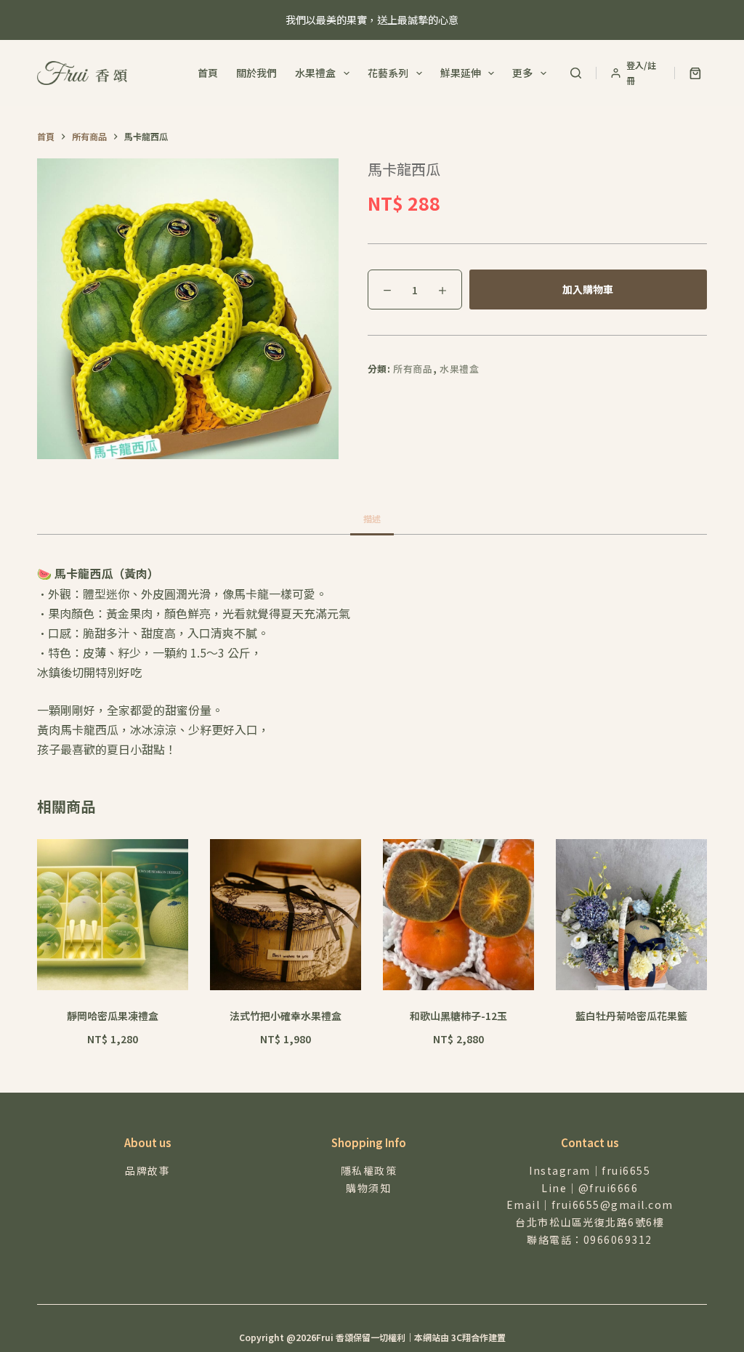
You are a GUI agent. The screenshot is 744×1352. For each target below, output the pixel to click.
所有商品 (413, 369)
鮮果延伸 (460, 72)
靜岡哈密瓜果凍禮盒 (112, 1015)
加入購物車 (587, 289)
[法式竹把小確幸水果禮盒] (285, 914)
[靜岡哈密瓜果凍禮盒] (112, 914)
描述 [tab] (372, 518)
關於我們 (256, 72)
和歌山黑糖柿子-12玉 (458, 1015)
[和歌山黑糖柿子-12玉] (458, 914)
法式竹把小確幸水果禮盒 (285, 1015)
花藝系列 (388, 72)
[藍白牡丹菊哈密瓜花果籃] (631, 914)
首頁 (208, 72)
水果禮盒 (315, 72)
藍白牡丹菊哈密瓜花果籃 (631, 1015)
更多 (522, 72)
